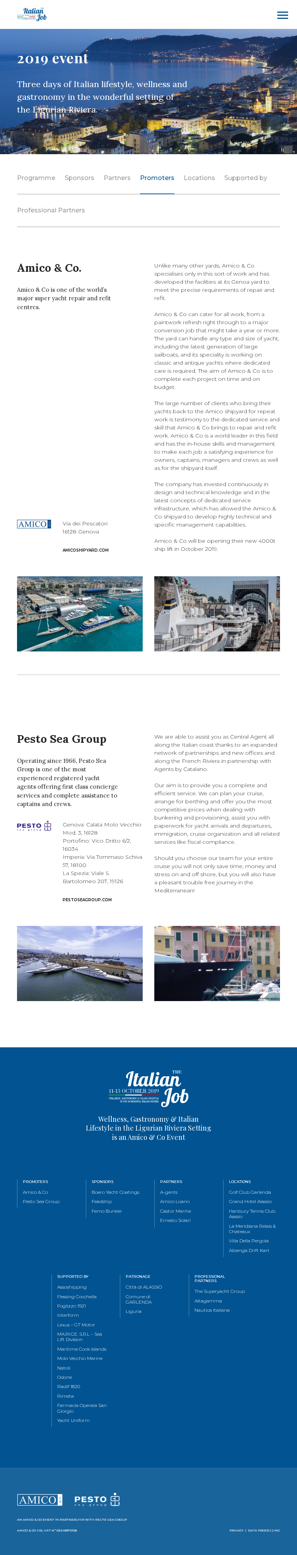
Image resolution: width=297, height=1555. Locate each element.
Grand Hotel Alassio (250, 1201)
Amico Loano (174, 1201)
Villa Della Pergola (249, 1241)
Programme (36, 178)
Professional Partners (51, 210)
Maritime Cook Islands (81, 1349)
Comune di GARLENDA (139, 1299)
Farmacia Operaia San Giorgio (82, 1408)
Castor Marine (175, 1211)
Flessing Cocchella (77, 1296)
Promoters (157, 178)
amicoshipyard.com (86, 550)
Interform (68, 1315)
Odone (64, 1377)
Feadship (102, 1201)
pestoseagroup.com (87, 899)
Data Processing (264, 1530)
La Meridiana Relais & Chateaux (252, 1228)
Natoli (63, 1368)
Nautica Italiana (212, 1310)
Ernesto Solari (175, 1220)
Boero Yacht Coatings (115, 1192)
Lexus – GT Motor (76, 1325)
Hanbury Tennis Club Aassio (252, 1213)
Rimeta (65, 1396)
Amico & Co (35, 1192)
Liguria (134, 1311)
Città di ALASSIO (144, 1287)
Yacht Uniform (73, 1420)
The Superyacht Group (220, 1291)
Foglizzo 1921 (71, 1306)
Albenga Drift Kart (249, 1250)
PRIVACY (236, 1530)
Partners (117, 178)
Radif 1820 (68, 1386)
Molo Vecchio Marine (79, 1358)
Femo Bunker (107, 1211)
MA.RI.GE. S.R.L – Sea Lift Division (79, 1336)
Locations (199, 178)
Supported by (245, 178)
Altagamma (208, 1301)
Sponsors (79, 178)
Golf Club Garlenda (250, 1192)
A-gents (169, 1192)
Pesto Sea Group (41, 1201)
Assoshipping (72, 1287)
